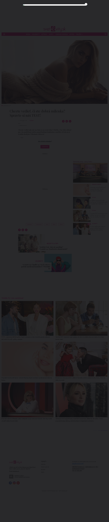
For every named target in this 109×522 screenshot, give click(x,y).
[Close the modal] (86, 4)
